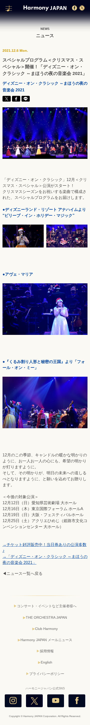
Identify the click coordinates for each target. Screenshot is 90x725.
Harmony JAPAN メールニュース (46, 640)
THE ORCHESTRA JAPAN (46, 617)
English (46, 662)
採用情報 (47, 651)
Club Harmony (46, 629)
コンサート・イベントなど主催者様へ (46, 606)
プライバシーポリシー (46, 674)
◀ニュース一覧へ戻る (22, 573)
